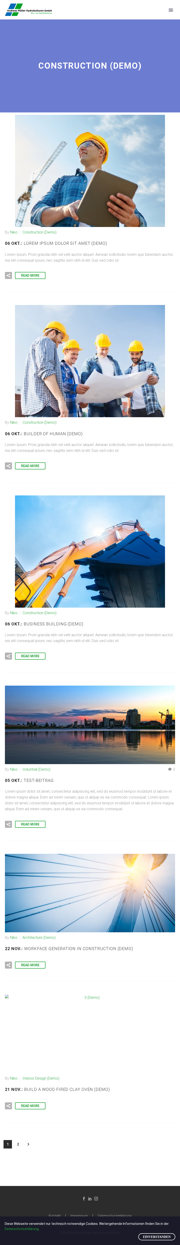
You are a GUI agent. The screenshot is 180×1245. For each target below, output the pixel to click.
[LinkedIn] (90, 1198)
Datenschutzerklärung (114, 1216)
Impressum (79, 1216)
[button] (8, 275)
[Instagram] (96, 1198)
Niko (14, 232)
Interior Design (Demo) (40, 1078)
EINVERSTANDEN (157, 1237)
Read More (30, 275)
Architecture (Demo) (39, 937)
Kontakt (55, 1216)
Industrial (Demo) (36, 769)
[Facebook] (84, 1198)
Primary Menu (171, 10)
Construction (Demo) (39, 232)
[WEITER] (28, 1144)
